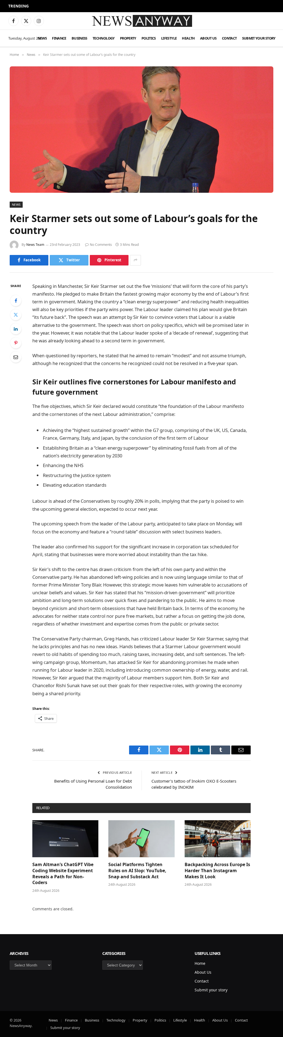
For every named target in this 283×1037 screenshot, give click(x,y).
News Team (35, 244)
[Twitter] (15, 314)
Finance (59, 38)
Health (188, 38)
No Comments (101, 244)
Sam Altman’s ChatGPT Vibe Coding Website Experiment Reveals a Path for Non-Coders (92, 6)
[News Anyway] (141, 21)
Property (128, 38)
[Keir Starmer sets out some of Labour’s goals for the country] (141, 129)
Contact (229, 38)
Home (200, 963)
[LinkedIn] (15, 328)
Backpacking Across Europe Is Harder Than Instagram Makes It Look (217, 871)
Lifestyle (169, 38)
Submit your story (259, 38)
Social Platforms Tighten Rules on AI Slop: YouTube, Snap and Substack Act (137, 871)
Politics (149, 38)
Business (79, 38)
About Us (208, 38)
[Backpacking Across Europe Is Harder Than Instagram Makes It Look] (218, 839)
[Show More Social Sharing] (135, 260)
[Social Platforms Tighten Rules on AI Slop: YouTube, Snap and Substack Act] (141, 839)
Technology (104, 38)
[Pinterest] (15, 342)
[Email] (15, 357)
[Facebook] (15, 300)
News (42, 38)
